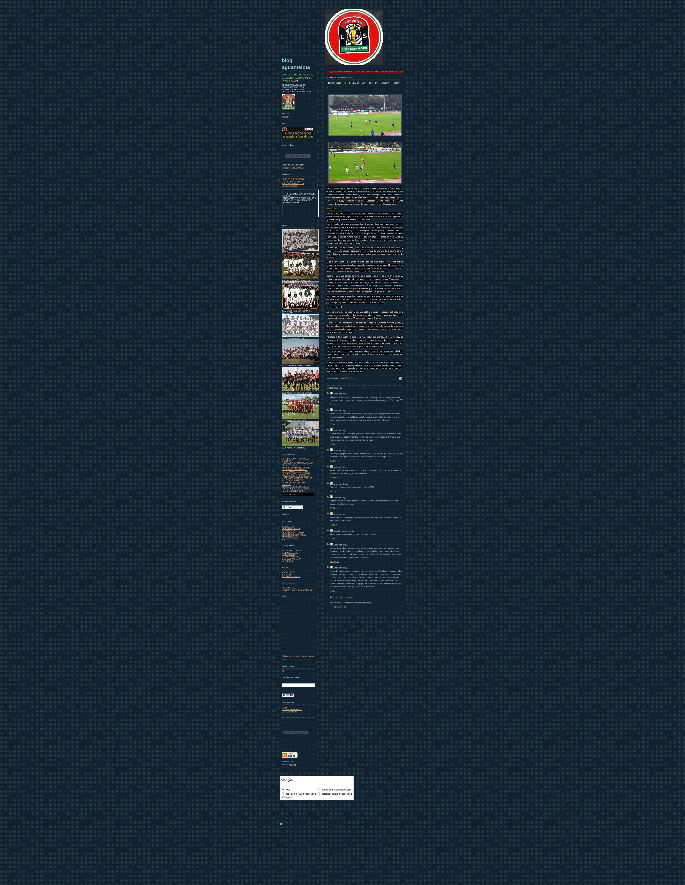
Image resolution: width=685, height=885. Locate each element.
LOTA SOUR (287, 561)
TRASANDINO (288, 531)
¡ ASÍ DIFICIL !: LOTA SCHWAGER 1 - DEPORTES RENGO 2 (298, 490)
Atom (368, 603)
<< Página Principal (338, 607)
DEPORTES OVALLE (291, 528)
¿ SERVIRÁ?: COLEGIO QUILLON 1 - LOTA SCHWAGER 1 (297, 479)
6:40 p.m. (352, 378)
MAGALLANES (288, 572)
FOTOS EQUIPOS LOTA (293, 183)
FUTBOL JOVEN (289, 186)
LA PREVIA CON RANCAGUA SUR (297, 474)
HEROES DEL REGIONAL (293, 179)
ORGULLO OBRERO (291, 559)
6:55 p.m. (334, 538)
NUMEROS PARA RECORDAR (295, 476)
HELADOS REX (289, 588)
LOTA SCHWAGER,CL (292, 709)
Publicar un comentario (342, 597)
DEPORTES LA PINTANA (293, 533)
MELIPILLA (286, 574)
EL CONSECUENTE (291, 576)
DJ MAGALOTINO (290, 552)
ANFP (284, 707)
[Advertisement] (290, 803)
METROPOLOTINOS (291, 550)
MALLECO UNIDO (290, 539)
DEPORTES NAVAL (290, 537)
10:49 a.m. (334, 508)
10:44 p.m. (334, 478)
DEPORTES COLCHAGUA (294, 535)
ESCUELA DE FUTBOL (292, 181)
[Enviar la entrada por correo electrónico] (400, 379)
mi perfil (285, 117)
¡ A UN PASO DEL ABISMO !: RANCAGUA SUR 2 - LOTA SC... (296, 470)
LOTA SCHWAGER (290, 557)
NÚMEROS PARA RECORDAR (295, 467)
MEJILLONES (288, 526)
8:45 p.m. (334, 444)
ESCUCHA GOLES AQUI (293, 168)
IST (283, 671)
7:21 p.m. (334, 404)
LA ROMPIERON (289, 712)
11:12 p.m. (334, 561)
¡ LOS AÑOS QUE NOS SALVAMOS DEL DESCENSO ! (297, 464)
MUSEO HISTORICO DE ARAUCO (297, 590)
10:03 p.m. (334, 461)
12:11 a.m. (334, 491)
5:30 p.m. (334, 591)
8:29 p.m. (334, 424)
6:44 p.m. (334, 525)
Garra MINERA (288, 555)
